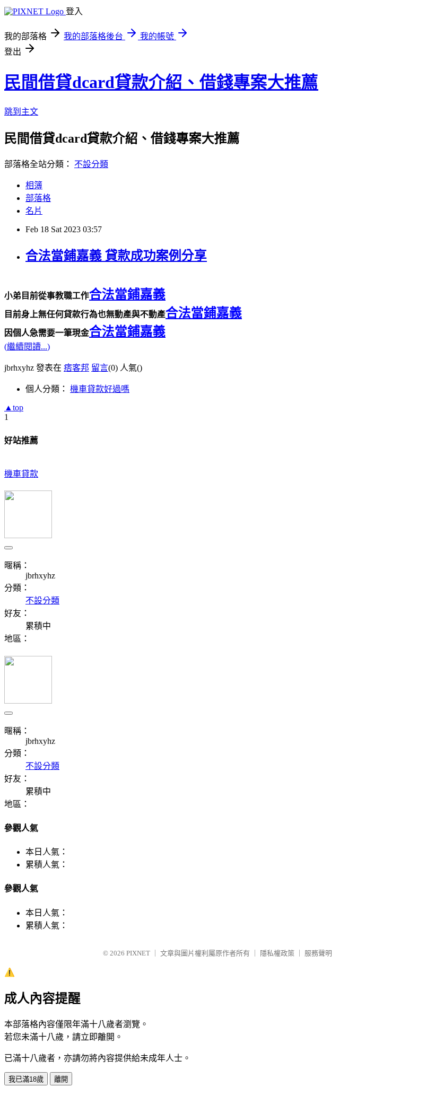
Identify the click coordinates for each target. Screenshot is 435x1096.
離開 (61, 1079)
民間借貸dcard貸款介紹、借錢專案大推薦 (161, 82)
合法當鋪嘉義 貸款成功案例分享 (116, 255)
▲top (13, 407)
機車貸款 (21, 473)
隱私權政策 (277, 953)
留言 (99, 367)
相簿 (33, 185)
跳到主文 (21, 111)
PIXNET (138, 953)
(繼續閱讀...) (27, 346)
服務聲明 (318, 953)
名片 (33, 210)
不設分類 (91, 164)
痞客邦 (76, 367)
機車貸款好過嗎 (99, 388)
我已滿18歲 (26, 1079)
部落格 (38, 198)
